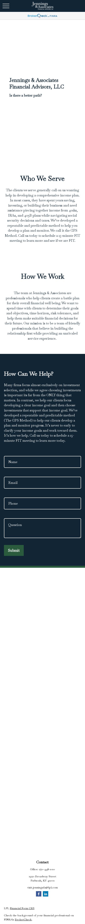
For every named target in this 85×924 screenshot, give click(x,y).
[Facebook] (38, 894)
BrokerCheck (23, 919)
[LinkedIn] (45, 894)
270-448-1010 (47, 869)
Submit (14, 550)
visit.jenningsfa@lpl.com (42, 887)
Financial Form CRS (22, 908)
